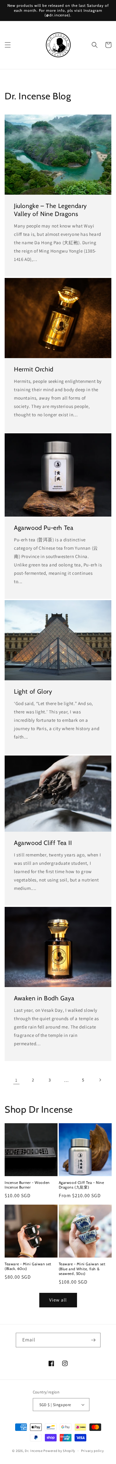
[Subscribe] (93, 1340)
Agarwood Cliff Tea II (43, 843)
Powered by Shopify (59, 1451)
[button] (8, 45)
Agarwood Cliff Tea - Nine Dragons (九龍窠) (81, 1185)
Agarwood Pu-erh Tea (43, 527)
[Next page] (100, 1080)
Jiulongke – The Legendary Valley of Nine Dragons (50, 210)
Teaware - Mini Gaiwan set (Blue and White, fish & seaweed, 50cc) (82, 1269)
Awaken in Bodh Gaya (44, 998)
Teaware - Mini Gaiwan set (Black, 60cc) (28, 1266)
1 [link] (16, 1080)
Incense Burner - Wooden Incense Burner (27, 1185)
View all (58, 1300)
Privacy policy (92, 1451)
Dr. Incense (34, 1451)
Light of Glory (33, 691)
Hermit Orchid (34, 369)
